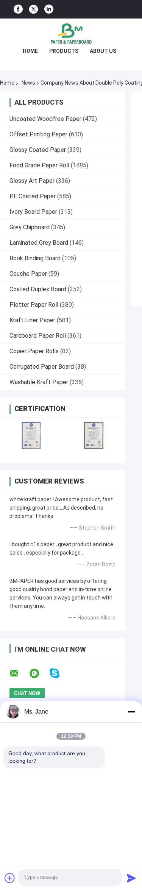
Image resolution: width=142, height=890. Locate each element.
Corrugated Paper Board (41, 366)
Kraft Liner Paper (32, 320)
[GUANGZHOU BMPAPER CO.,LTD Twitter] (33, 9)
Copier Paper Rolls (34, 351)
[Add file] (10, 878)
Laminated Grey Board (38, 242)
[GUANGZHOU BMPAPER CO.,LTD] (71, 33)
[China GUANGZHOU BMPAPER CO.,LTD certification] (31, 435)
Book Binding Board (35, 258)
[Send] (131, 878)
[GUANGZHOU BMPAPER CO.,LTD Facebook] (18, 9)
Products (63, 51)
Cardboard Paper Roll (37, 335)
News (28, 83)
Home (30, 51)
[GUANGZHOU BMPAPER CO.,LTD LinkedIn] (49, 9)
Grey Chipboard (29, 227)
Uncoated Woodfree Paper (45, 118)
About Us (103, 51)
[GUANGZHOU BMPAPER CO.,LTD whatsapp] (39, 673)
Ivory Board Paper (33, 211)
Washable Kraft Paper (38, 382)
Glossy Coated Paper (37, 149)
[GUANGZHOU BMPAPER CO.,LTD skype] (59, 673)
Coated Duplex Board (37, 289)
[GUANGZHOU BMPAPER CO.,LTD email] (18, 673)
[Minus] (131, 711)
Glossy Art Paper (32, 180)
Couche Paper (28, 273)
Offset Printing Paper (38, 134)
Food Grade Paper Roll (39, 165)
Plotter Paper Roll (33, 304)
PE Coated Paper (32, 196)
